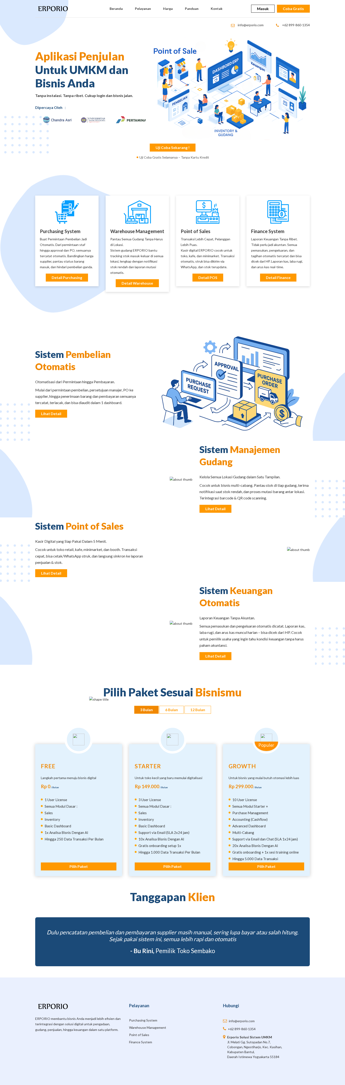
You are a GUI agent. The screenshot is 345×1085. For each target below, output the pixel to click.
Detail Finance (278, 277)
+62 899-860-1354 (295, 25)
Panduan (192, 9)
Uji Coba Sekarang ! (173, 147)
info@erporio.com (250, 25)
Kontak (216, 9)
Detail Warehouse (137, 283)
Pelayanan (143, 9)
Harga (168, 9)
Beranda (116, 9)
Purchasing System (143, 1020)
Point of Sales (195, 231)
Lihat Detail (51, 413)
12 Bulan (197, 709)
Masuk (263, 8)
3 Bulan (146, 709)
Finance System (267, 231)
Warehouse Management (137, 231)
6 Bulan (171, 709)
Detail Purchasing (67, 277)
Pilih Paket (78, 866)
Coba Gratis (293, 8)
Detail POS (207, 277)
